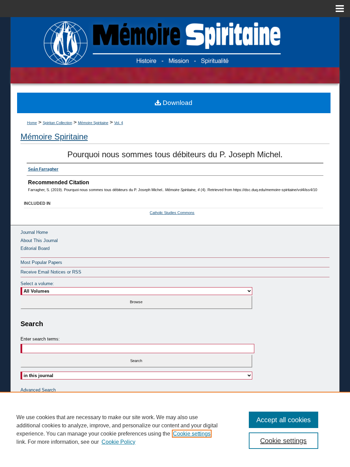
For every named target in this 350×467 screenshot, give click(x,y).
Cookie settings (192, 434)
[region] (175, 429)
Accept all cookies (283, 420)
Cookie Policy (118, 442)
